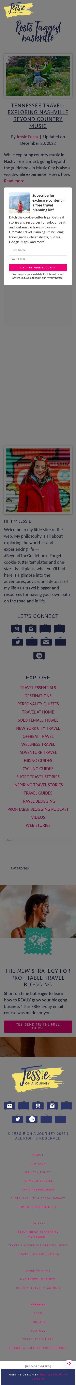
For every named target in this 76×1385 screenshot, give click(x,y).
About (38, 1155)
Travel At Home (38, 712)
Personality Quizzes (38, 704)
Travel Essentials (38, 688)
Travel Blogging (38, 801)
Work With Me (38, 1270)
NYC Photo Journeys (38, 1279)
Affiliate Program (38, 1189)
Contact (38, 1163)
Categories (20, 868)
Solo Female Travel (38, 720)
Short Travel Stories (38, 777)
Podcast (38, 1321)
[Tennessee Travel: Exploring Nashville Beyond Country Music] (38, 76)
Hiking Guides (38, 761)
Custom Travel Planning (38, 1288)
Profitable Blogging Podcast (38, 809)
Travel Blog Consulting (38, 1254)
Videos (38, 817)
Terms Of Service (38, 1181)
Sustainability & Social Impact (38, 1198)
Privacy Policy (38, 1172)
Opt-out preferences (38, 1207)
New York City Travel (38, 728)
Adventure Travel (38, 752)
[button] (38, 1027)
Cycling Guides (38, 769)
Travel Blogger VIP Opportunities (38, 1245)
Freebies (38, 1304)
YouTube (38, 1330)
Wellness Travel (38, 744)
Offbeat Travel (38, 736)
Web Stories (38, 825)
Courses (38, 1223)
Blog (38, 1313)
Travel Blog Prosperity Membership (38, 1234)
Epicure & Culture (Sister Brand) (38, 1348)
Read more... (16, 181)
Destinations (38, 696)
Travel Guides (38, 793)
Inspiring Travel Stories (38, 785)
